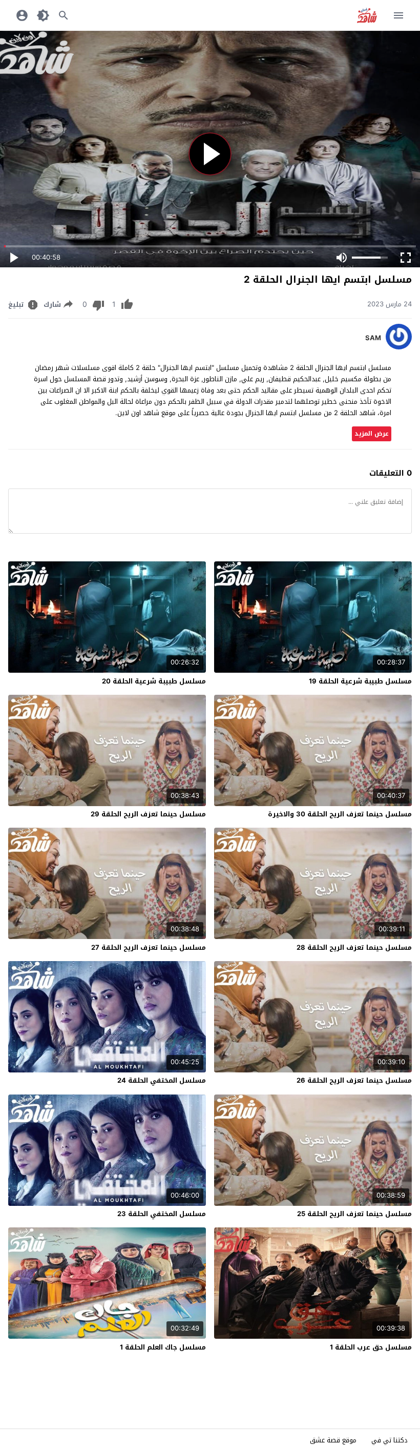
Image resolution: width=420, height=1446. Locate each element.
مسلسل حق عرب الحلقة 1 (371, 1347)
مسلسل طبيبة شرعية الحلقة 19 (360, 681)
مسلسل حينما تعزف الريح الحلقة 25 (354, 1213)
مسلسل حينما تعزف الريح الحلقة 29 (148, 814)
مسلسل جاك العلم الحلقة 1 (163, 1347)
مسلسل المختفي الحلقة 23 (161, 1213)
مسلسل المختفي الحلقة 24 (161, 1080)
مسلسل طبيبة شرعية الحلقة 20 (154, 681)
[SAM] (399, 347)
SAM (373, 338)
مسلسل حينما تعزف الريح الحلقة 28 (354, 947)
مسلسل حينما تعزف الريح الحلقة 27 (148, 947)
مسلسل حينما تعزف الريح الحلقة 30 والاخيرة (340, 814)
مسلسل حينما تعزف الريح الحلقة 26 (354, 1080)
